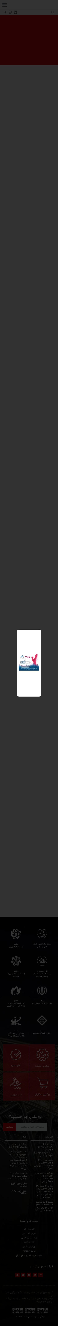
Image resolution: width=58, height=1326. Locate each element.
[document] (29, 663)
